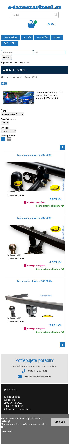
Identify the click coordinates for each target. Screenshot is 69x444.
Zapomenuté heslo (9, 62)
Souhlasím (60, 421)
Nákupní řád (42, 37)
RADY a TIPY (10, 43)
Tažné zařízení (14, 77)
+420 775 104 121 (37, 371)
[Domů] (2, 77)
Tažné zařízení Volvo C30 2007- (34, 155)
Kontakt (57, 37)
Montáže (27, 37)
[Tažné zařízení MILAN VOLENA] (34, 8)
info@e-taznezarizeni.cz (37, 376)
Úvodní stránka (10, 37)
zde (3, 426)
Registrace (25, 62)
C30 (34, 77)
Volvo (27, 77)
